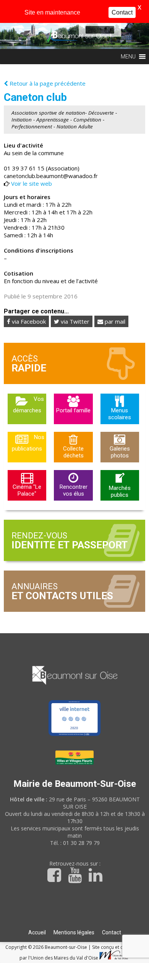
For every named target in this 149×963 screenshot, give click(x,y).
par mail (114, 321)
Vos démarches (28, 405)
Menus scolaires (119, 414)
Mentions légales (73, 932)
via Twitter (74, 321)
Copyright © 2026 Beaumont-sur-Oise (46, 947)
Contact (111, 932)
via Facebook (28, 321)
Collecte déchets (73, 452)
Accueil (37, 932)
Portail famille (73, 410)
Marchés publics (120, 491)
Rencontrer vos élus (73, 490)
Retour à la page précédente (47, 83)
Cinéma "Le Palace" (27, 490)
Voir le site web (31, 183)
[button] (94, 30)
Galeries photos (120, 452)
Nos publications (28, 443)
